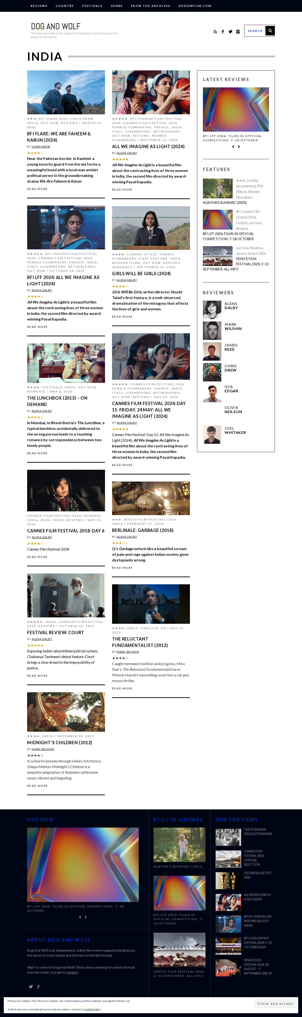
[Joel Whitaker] (212, 434)
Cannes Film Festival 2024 (150, 123)
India (32, 123)
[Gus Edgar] (212, 393)
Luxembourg (138, 131)
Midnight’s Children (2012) (59, 742)
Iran (45, 520)
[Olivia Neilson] (212, 414)
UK (163, 628)
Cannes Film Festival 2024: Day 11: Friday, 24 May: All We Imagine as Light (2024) (149, 410)
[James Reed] (212, 351)
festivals (92, 6)
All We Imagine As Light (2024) (148, 146)
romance (36, 391)
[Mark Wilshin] (212, 330)
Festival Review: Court (55, 632)
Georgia (92, 515)
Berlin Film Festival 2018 (150, 519)
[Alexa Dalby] (212, 310)
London (241, 223)
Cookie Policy (92, 1009)
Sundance (122, 267)
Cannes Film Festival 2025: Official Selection (254, 858)
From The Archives (151, 6)
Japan (58, 520)
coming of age (142, 254)
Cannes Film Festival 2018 (54, 515)
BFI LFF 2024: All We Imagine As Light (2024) (258, 921)
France (161, 127)
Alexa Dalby (127, 153)
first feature (153, 258)
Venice (241, 254)
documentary (246, 186)
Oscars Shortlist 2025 (258, 875)
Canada (252, 180)
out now (50, 123)
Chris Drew (81, 118)
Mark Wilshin (128, 652)
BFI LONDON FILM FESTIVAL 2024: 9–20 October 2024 (258, 942)
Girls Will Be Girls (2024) (141, 273)
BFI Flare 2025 (53, 118)
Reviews (39, 6)
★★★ (32, 118)
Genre (117, 6)
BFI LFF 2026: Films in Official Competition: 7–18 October (232, 138)
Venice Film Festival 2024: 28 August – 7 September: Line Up (258, 966)
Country (65, 6)
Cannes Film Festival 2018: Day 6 (66, 530)
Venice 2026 (256, 254)
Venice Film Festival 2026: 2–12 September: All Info (236, 264)
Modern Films (126, 263)
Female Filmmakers (132, 127)
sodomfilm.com (195, 6)
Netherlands (166, 131)
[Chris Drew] (212, 372)
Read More (37, 189)
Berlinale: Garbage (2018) (143, 530)
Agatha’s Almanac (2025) (225, 203)
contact (72, 972)
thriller (149, 628)
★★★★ (118, 254)
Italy (117, 131)
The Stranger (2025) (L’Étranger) (258, 832)
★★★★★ (120, 118)
